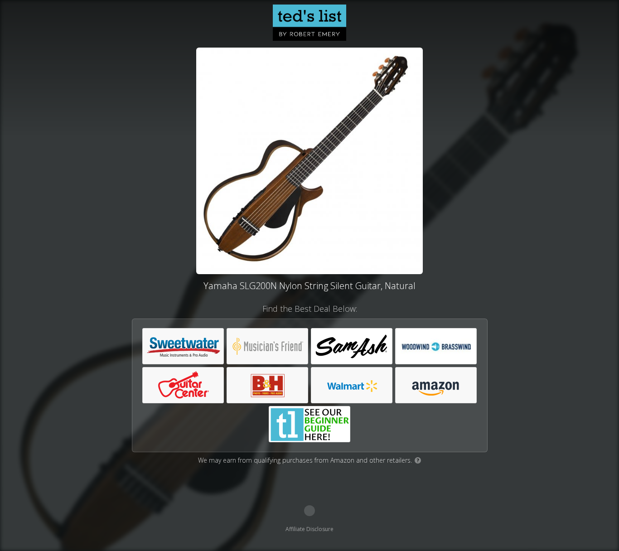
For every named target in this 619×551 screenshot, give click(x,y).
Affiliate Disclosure (309, 529)
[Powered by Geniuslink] (309, 510)
